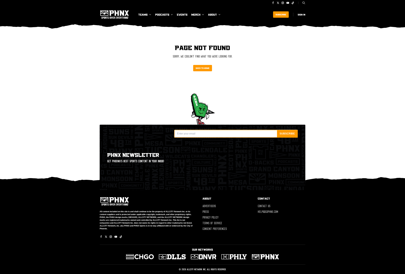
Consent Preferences (214, 228)
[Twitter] (278, 3)
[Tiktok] (292, 2)
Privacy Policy (210, 217)
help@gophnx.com (268, 211)
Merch (195, 14)
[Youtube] (287, 2)
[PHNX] (265, 256)
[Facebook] (273, 2)
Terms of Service (212, 223)
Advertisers (209, 206)
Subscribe (281, 14)
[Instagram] (282, 2)
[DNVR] (203, 256)
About (212, 14)
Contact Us (264, 206)
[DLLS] (172, 256)
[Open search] (303, 2)
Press (205, 211)
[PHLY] (234, 256)
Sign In (301, 14)
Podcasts (162, 14)
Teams (143, 14)
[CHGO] (140, 256)
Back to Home (202, 68)
